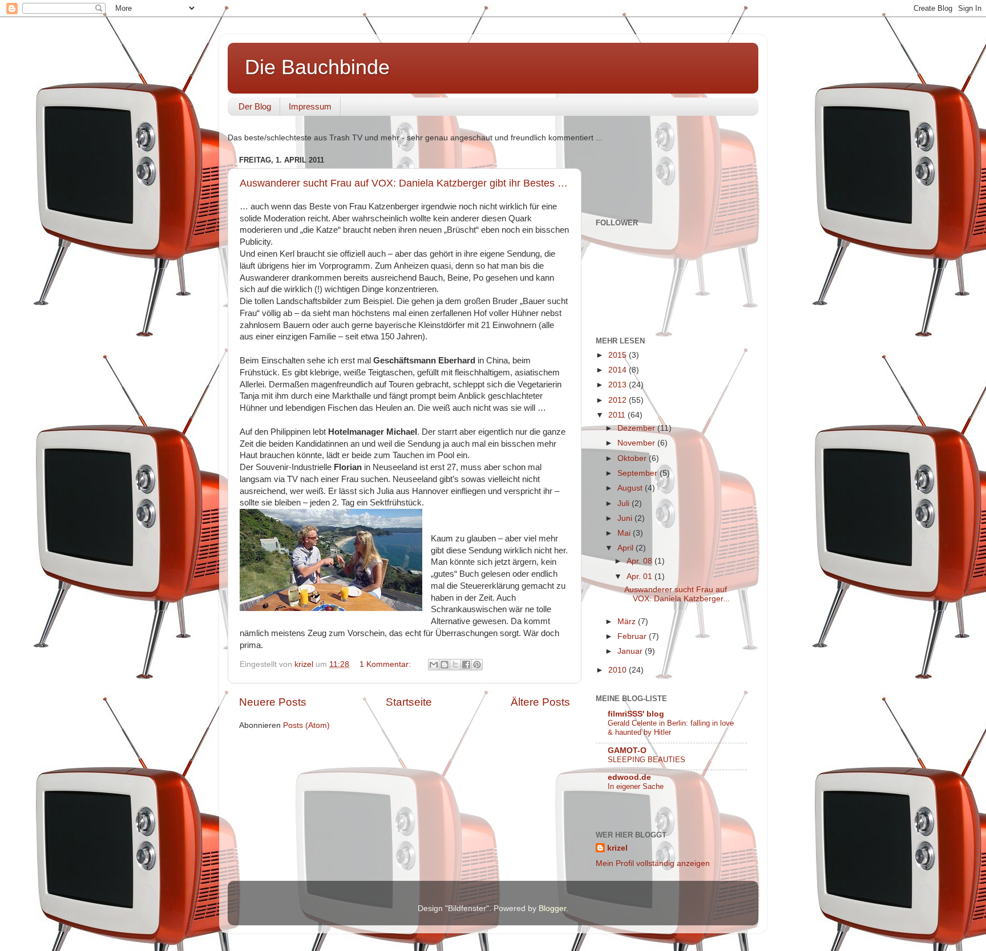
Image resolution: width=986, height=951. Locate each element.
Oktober (633, 458)
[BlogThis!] (444, 664)
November (637, 443)
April (626, 548)
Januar (631, 651)
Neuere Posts (272, 702)
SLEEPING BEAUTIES (646, 759)
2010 (618, 670)
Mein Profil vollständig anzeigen (653, 863)
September (638, 473)
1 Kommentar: (386, 664)
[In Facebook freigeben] (466, 664)
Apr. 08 (640, 561)
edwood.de (629, 777)
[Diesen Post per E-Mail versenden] (433, 664)
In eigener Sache (636, 786)
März (627, 621)
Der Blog (255, 106)
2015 (618, 355)
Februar (633, 636)
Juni (626, 518)
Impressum (310, 106)
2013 (618, 385)
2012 (618, 400)
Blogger (552, 908)
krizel (617, 848)
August (631, 488)
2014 (618, 370)
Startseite (409, 702)
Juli (624, 503)
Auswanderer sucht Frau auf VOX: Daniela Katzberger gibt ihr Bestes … (404, 183)
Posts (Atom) (306, 725)
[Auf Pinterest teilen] (477, 664)
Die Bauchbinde (317, 67)
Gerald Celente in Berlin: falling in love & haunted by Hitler (671, 728)
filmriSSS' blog (636, 714)
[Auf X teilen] (455, 664)
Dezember (637, 428)
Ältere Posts (540, 702)
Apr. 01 (640, 576)
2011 (618, 415)
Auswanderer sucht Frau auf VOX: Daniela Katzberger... (677, 594)
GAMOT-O (627, 750)
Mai (625, 533)
